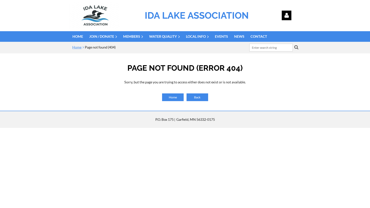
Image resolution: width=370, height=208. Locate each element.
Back (197, 97)
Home (77, 47)
